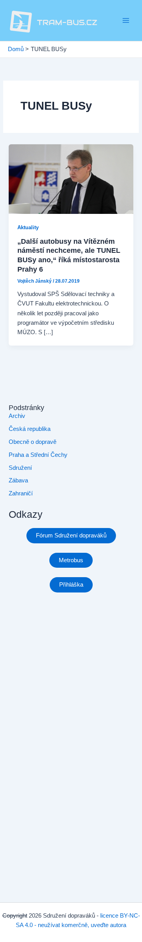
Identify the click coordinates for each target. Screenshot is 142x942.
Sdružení (20, 468)
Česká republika (29, 429)
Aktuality (28, 227)
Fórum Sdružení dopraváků (71, 535)
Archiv (17, 416)
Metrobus (71, 560)
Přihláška (71, 584)
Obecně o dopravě (32, 442)
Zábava (18, 480)
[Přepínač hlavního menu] (126, 20)
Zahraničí (21, 493)
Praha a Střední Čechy (38, 455)
